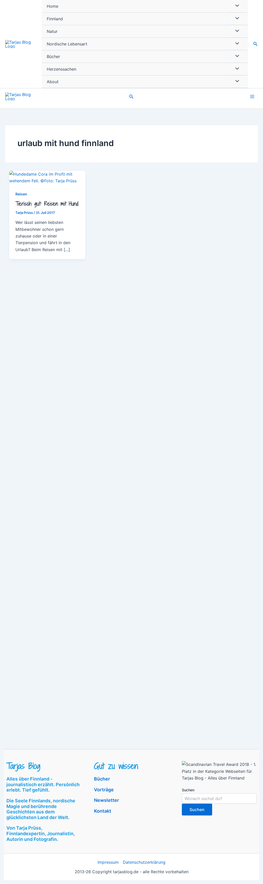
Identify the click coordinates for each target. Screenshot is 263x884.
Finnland (55, 18)
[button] (255, 44)
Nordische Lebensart (67, 43)
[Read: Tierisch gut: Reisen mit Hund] (47, 177)
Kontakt (102, 811)
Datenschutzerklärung (144, 862)
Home (52, 6)
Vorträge (104, 789)
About (53, 81)
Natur (52, 31)
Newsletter (106, 800)
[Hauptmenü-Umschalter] (252, 96)
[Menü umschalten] (236, 18)
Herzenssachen (61, 69)
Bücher (53, 56)
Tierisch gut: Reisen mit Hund (46, 203)
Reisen (21, 194)
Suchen (188, 790)
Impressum (108, 862)
